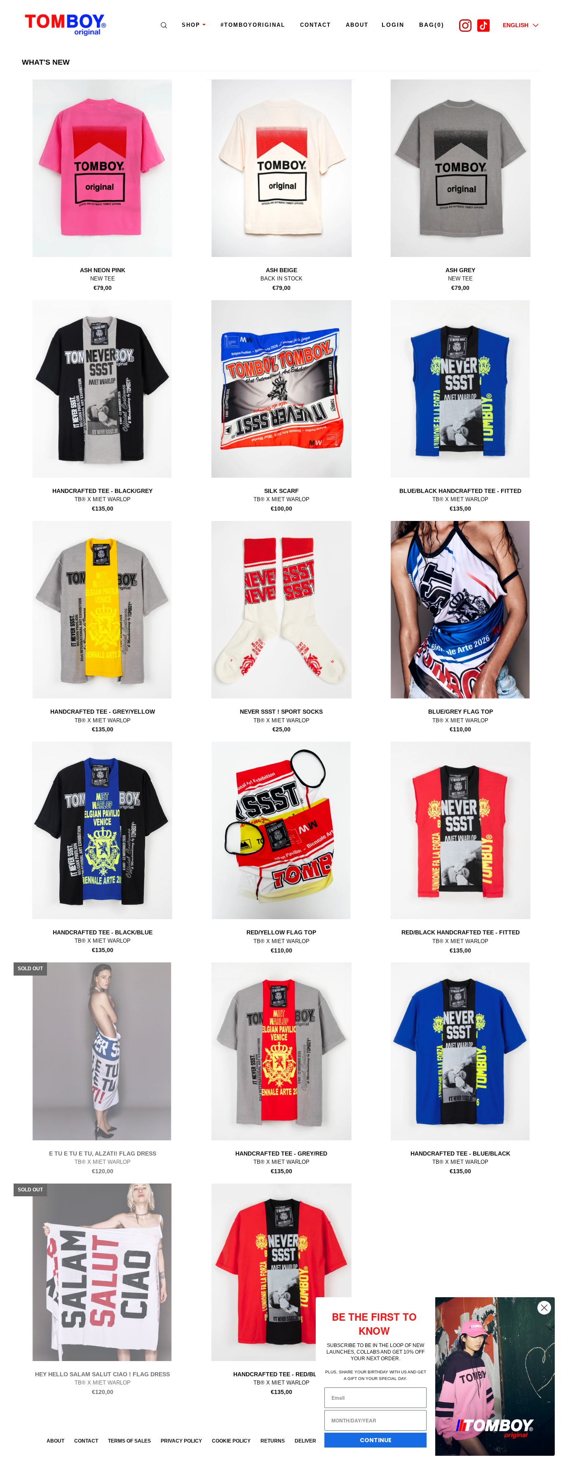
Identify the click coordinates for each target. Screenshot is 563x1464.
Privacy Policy (181, 1441)
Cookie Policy (231, 1441)
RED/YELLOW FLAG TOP (281, 932)
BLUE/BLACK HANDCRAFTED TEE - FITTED (460, 491)
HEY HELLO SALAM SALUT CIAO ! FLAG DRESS (102, 1374)
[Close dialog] (544, 1308)
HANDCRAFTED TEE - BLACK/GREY (102, 491)
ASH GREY (460, 270)
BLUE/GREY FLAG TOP (460, 711)
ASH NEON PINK (102, 270)
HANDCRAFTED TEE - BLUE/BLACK (460, 1153)
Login (393, 24)
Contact (315, 25)
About (55, 1441)
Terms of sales (129, 1441)
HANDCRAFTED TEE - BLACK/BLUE (102, 932)
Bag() (431, 24)
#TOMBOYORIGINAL (253, 25)
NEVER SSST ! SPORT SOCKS (281, 711)
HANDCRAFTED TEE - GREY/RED (281, 1153)
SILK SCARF (281, 491)
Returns (272, 1441)
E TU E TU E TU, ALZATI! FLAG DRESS (102, 1153)
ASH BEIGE (281, 270)
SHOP (191, 25)
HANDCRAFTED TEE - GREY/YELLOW (102, 711)
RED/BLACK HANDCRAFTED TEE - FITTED (460, 932)
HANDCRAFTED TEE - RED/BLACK (281, 1374)
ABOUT (357, 25)
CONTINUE (376, 1440)
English (515, 25)
